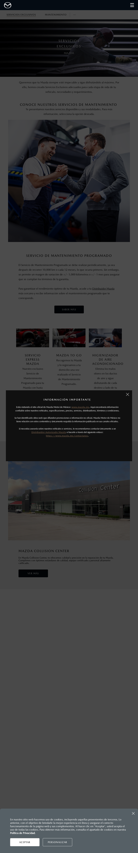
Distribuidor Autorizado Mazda (48, 432)
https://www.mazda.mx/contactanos (67, 436)
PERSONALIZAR (57, 842)
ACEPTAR (24, 842)
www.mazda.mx (80, 407)
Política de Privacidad (22, 833)
